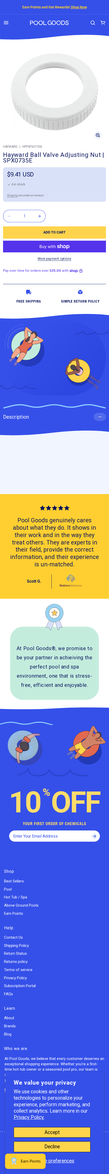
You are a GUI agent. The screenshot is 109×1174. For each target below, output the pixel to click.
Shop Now (79, 7)
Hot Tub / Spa (15, 897)
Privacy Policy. (29, 1117)
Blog (7, 1034)
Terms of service (18, 969)
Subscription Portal (20, 986)
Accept (52, 1132)
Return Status (15, 953)
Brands (10, 1026)
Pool (8, 889)
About (9, 1018)
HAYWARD (10, 146)
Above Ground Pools (21, 905)
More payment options (54, 259)
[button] (6, 23)
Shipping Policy (16, 945)
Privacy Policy (15, 978)
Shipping (12, 195)
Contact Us (13, 937)
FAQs (8, 994)
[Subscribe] (94, 836)
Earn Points (13, 913)
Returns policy (16, 961)
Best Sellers (14, 881)
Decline (52, 1147)
